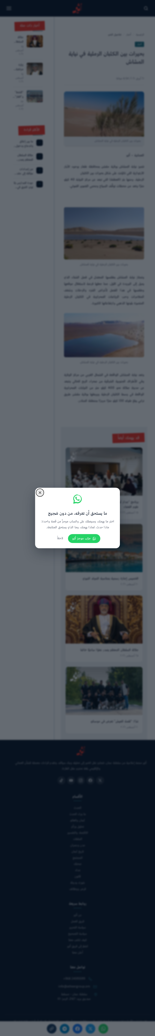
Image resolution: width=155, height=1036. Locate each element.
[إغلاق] (40, 492)
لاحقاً (60, 538)
